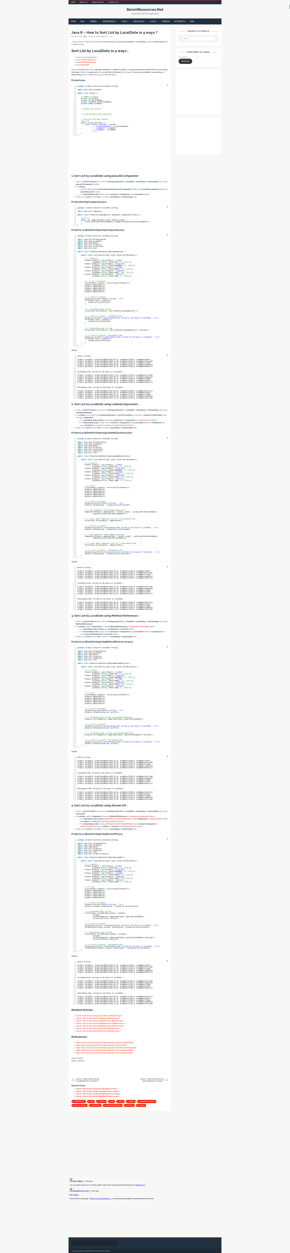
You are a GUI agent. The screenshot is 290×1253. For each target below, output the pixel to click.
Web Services (109, 21)
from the (118, 819)
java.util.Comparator (89, 57)
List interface (80, 1105)
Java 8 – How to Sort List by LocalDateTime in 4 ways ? (97, 1091)
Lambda (131, 1101)
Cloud (153, 21)
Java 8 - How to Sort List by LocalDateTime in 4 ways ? (87, 1080)
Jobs (192, 21)
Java (82, 21)
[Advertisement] (119, 155)
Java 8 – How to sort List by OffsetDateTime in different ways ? (100, 1026)
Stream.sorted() (155, 819)
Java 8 (93, 36)
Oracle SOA (138, 21)
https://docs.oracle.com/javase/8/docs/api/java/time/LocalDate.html (104, 1043)
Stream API (85, 65)
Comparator (79, 1101)
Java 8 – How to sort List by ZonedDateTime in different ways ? (100, 1023)
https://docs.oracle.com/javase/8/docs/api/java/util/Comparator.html (104, 1050)
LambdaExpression (147, 1101)
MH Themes (106, 1251)
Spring (93, 21)
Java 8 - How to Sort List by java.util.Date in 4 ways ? (152, 1080)
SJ (86, 36)
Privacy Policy (98, 2)
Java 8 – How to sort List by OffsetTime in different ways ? (98, 1031)
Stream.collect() (111, 821)
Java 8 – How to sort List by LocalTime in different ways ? (98, 1028)
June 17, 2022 (77, 36)
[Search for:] (198, 39)
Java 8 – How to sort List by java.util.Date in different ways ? (99, 1016)
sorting (129, 1105)
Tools (124, 21)
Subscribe (185, 61)
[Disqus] (120, 1144)
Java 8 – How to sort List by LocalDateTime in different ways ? (100, 1021)
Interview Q (179, 21)
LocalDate (95, 1105)
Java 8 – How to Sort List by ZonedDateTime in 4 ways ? (98, 1094)
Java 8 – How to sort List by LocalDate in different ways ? (98, 1018)
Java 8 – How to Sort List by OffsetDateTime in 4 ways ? (98, 1096)
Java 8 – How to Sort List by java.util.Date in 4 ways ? (97, 1089)
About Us (83, 2)
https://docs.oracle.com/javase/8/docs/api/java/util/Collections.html (104, 1053)
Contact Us (113, 2)
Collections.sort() (144, 420)
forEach (102, 1101)
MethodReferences (113, 1105)
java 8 (121, 1101)
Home (73, 2)
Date (91, 1101)
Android (166, 21)
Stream (142, 1105)
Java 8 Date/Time (102, 36)
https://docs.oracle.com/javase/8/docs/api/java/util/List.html (101, 1045)
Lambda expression (88, 60)
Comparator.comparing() (139, 626)
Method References (88, 62)
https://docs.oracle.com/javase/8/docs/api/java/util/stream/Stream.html (106, 1048)
